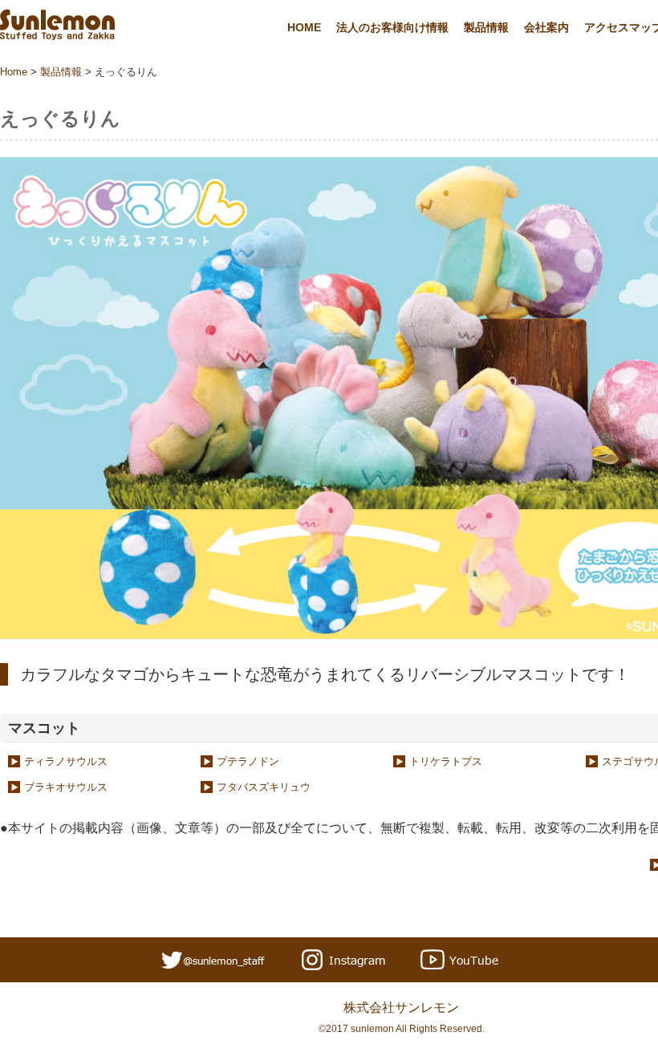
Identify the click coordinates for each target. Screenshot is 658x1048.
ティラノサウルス (66, 761)
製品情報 (486, 27)
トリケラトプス (445, 761)
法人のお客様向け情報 (392, 27)
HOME (304, 27)
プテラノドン (248, 761)
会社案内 (546, 27)
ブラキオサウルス (66, 787)
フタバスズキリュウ (264, 787)
